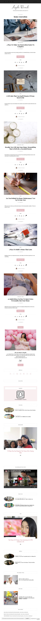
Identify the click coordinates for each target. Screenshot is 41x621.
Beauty (24, 578)
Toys (26, 596)
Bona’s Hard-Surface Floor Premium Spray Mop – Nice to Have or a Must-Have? (17, 612)
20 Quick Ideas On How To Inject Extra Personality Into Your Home (20, 300)
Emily (4, 612)
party (24, 596)
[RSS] (12, 1)
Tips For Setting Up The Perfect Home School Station (25, 410)
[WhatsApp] (21, 62)
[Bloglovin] (8, 1)
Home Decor (19, 296)
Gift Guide (20, 588)
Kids (16, 415)
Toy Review (20, 596)
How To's (21, 42)
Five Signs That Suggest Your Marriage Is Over (20, 451)
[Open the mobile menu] (36, 1)
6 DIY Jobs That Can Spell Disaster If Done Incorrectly (20, 97)
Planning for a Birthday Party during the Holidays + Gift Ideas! (26, 598)
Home (19, 42)
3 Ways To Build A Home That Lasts (20, 249)
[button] (20, 455)
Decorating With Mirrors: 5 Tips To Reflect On (24, 499)
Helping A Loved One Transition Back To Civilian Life (25, 556)
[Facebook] (4, 1)
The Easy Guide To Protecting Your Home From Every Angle (20, 541)
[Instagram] (20, 374)
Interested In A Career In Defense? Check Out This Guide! (25, 563)
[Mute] (34, 487)
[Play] (5, 487)
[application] (20, 479)
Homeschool (17, 409)
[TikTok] (30, 374)
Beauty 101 (20, 578)
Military (20, 551)
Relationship (20, 424)
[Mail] (10, 1)
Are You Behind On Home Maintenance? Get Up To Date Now (20, 199)
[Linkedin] (17, 374)
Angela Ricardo (21, 65)
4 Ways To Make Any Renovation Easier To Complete (20, 45)
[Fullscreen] (35, 487)
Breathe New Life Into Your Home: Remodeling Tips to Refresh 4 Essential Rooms (20, 148)
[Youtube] (24, 374)
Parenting (20, 405)
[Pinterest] (19, 62)
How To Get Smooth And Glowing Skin (26, 579)
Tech (20, 513)
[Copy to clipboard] (23, 62)
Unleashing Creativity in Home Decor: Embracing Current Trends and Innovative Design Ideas (24, 505)
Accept (27, 618)
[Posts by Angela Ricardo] (16, 65)
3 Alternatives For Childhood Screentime (23, 416)
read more (20, 364)
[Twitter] (6, 1)
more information (21, 618)
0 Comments (20, 48)
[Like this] (25, 62)
